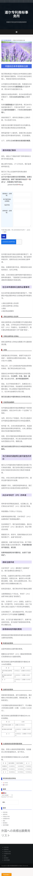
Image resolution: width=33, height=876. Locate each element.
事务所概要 (5, 825)
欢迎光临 (5, 812)
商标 (4, 820)
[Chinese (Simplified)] (2, 793)
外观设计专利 (6, 816)
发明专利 (5, 814)
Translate (11, 796)
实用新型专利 (6, 818)
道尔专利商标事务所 (16, 14)
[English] (4, 793)
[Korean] (5, 793)
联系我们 (5, 823)
